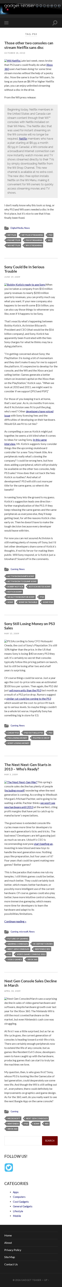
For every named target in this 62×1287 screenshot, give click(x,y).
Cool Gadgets (21, 1201)
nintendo (13, 1123)
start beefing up (43, 843)
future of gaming (17, 938)
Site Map (9, 1257)
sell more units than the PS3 (25, 690)
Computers (19, 1196)
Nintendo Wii (42, 949)
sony (10, 602)
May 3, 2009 (11, 774)
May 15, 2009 (11, 633)
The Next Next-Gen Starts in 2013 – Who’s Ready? (27, 766)
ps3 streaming (34, 240)
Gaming (14, 569)
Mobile (17, 1215)
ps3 (50, 235)
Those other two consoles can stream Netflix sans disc (28, 45)
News (27, 228)
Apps (16, 1192)
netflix (11, 235)
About (8, 1242)
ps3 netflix (13, 240)
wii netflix (13, 245)
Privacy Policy (12, 1249)
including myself (14, 790)
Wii (49, 240)
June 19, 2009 (12, 277)
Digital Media (17, 228)
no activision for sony (21, 597)
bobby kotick (15, 586)
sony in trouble (28, 602)
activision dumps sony (20, 576)
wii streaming (33, 245)
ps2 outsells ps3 (33, 732)
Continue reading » (15, 921)
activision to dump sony (22, 581)
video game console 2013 (31, 954)
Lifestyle (18, 1211)
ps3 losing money (17, 738)
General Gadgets (22, 1206)
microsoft (23, 931)
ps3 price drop (41, 738)
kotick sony (14, 591)
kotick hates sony (39, 586)
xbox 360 (32, 959)
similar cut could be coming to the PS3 (28, 698)
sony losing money (18, 743)
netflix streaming (32, 235)
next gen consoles (18, 949)
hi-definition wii (43, 944)
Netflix (23, 138)
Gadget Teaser (31, 1280)
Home (8, 1235)
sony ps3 (48, 602)
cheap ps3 (13, 732)
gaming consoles (17, 944)
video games (14, 959)
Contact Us (11, 1264)
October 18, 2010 (14, 53)
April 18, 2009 (12, 991)
